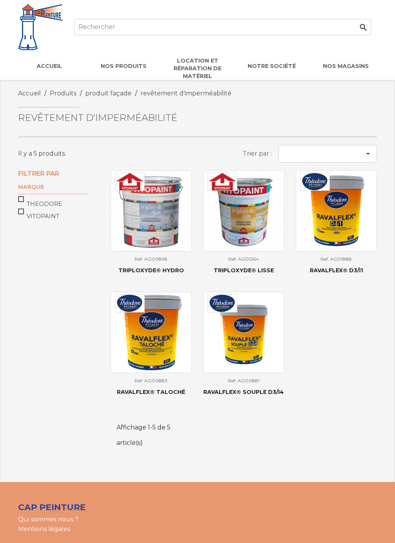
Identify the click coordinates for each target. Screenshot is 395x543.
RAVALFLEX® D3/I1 (336, 270)
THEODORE (44, 203)
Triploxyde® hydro (151, 270)
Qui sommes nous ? (48, 519)
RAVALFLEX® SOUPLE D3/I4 (243, 392)
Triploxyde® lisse (244, 270)
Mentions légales (44, 529)
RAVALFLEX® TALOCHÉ (151, 392)
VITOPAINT (43, 216)
